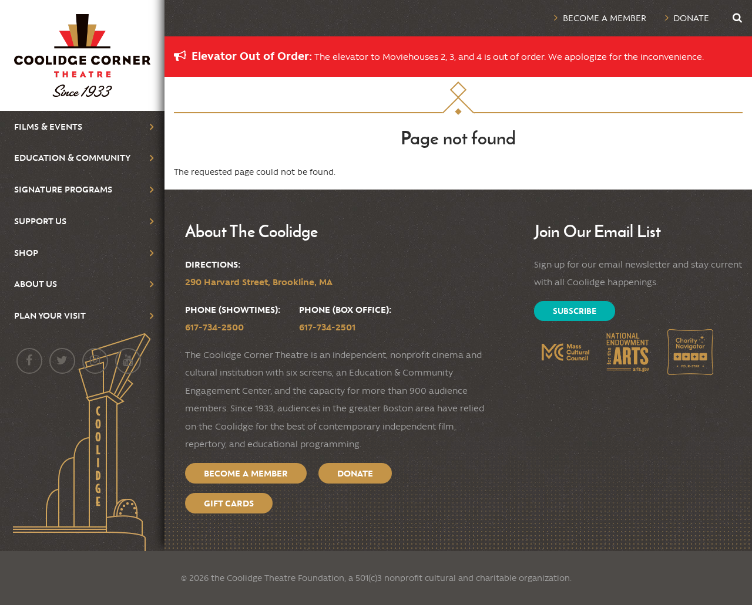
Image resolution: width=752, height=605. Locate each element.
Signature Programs (63, 189)
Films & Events (48, 126)
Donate (691, 17)
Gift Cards (229, 503)
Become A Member (246, 473)
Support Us (40, 221)
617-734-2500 (214, 327)
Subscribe (574, 311)
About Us (35, 283)
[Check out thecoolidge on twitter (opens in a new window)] (62, 361)
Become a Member (604, 17)
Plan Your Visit (50, 315)
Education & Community (72, 157)
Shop (26, 252)
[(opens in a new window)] (565, 352)
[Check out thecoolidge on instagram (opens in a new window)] (95, 361)
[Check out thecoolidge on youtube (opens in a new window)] (128, 361)
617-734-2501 (327, 327)
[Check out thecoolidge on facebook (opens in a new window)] (29, 361)
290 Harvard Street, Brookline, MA (259, 282)
